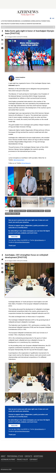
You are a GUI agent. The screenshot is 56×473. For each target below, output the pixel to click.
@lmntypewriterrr (19, 160)
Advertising (38, 456)
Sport (11, 210)
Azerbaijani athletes (20, 210)
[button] (2, 31)
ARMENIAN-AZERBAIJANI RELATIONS (34, 21)
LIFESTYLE (9, 23)
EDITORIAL (47, 21)
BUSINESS (16, 21)
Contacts (28, 456)
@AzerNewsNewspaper (22, 242)
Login (52, 18)
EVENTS (14, 23)
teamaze (47, 210)
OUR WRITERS (37, 23)
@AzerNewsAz (26, 163)
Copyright (34, 459)
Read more (17, 79)
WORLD (11, 21)
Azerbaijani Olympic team (12, 213)
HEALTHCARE (20, 23)
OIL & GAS (21, 21)
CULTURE (26, 23)
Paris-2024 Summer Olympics (35, 210)
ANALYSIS (3, 23)
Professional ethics (15, 456)
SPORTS (31, 23)
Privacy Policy (22, 459)
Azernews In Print (8, 459)
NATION (7, 21)
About (3, 456)
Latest (3, 21)
